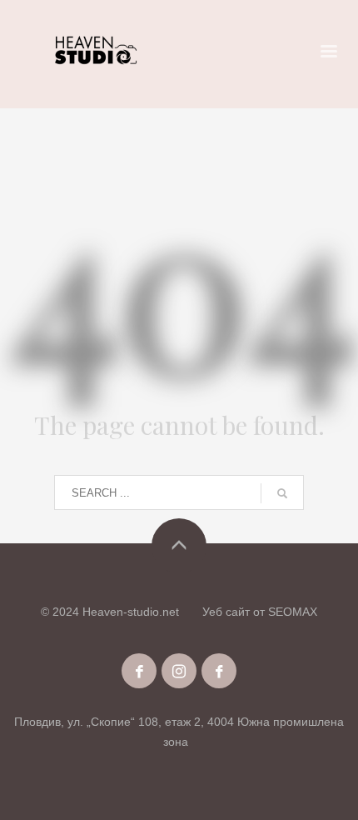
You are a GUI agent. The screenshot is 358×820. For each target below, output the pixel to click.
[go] (282, 493)
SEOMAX (292, 611)
